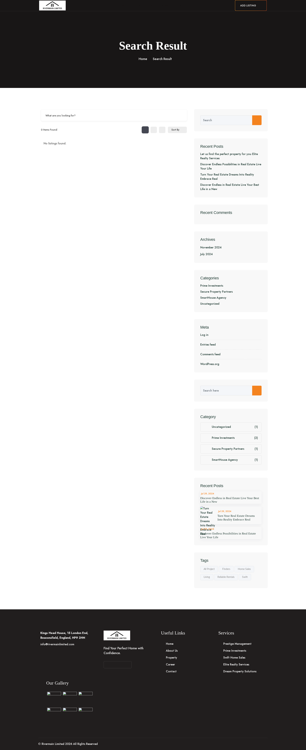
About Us (134, 5)
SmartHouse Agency (213, 298)
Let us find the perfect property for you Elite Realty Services (229, 156)
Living (207, 577)
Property (150, 5)
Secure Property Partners (216, 292)
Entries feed (208, 345)
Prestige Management (237, 644)
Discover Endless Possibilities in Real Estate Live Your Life (230, 166)
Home (120, 5)
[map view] (162, 129)
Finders (226, 569)
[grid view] (145, 129)
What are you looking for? (60, 115)
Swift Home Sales (234, 658)
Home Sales (244, 569)
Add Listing (248, 5)
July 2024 (206, 254)
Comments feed (210, 354)
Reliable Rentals (225, 577)
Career (164, 5)
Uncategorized (209, 304)
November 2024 (211, 247)
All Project (209, 569)
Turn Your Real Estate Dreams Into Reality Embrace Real (227, 177)
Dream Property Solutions (239, 671)
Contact (178, 5)
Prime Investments (211, 286)
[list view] (153, 129)
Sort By (175, 129)
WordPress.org (209, 364)
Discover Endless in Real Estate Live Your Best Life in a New (229, 187)
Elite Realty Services (236, 664)
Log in (204, 335)
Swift (245, 577)
